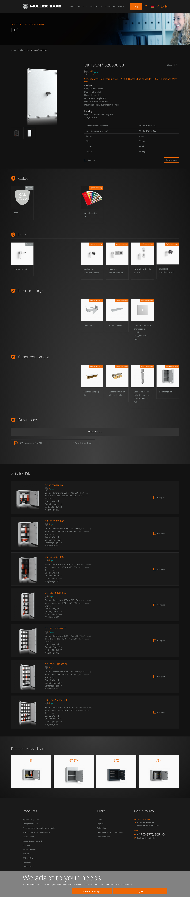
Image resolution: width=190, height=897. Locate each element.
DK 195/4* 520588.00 (39, 50)
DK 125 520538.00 (54, 521)
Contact (122, 6)
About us (82, 6)
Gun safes (27, 845)
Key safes (27, 862)
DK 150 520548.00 (54, 556)
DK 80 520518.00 (54, 485)
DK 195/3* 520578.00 (56, 664)
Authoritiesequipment (32, 841)
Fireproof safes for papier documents (39, 828)
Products (95, 6)
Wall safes (27, 854)
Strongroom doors (30, 824)
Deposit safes (28, 837)
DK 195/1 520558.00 (55, 592)
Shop (135, 6)
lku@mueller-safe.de (146, 838)
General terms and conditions (110, 832)
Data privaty (102, 828)
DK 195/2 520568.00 (55, 628)
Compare (92, 160)
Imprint (100, 824)
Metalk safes (28, 866)
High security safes (31, 819)
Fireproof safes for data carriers (36, 832)
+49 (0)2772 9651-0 (151, 834)
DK (28, 50)
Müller (13, 50)
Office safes (28, 858)
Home (73, 6)
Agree (140, 891)
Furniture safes (29, 849)
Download (110, 6)
